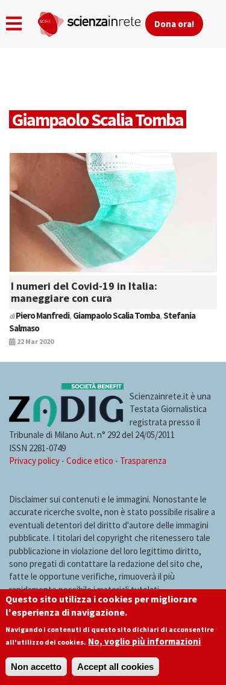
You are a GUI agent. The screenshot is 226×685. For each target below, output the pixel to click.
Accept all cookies (115, 667)
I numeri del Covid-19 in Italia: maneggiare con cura (84, 292)
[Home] (91, 21)
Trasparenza (143, 460)
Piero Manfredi (42, 315)
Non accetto (36, 667)
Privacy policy (34, 460)
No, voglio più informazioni (144, 641)
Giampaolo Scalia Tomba (116, 315)
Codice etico (89, 460)
